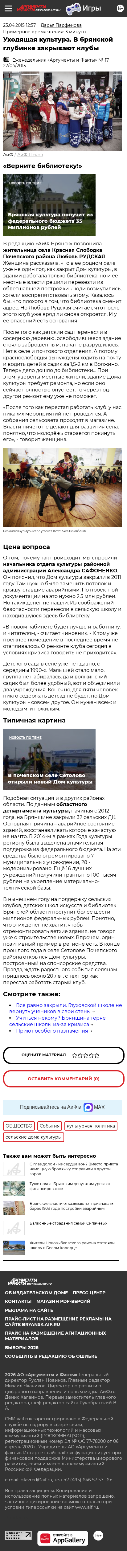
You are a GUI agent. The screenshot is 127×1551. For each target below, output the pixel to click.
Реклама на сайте (29, 1310)
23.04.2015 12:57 (19, 25)
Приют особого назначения (52, 1031)
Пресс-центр (89, 1292)
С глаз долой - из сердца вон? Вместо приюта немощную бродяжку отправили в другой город (74, 1169)
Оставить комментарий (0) (64, 1079)
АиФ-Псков (30, 155)
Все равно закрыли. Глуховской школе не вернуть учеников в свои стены (65, 1008)
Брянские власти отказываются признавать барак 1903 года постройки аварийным (71, 1206)
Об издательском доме (36, 1292)
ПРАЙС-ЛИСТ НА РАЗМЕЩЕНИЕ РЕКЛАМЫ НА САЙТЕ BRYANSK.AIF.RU (58, 1321)
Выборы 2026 (22, 1347)
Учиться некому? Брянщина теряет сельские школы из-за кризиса (58, 1021)
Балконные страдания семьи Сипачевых (68, 1223)
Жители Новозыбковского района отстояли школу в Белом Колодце (72, 1245)
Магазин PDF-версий (63, 1301)
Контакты (18, 1301)
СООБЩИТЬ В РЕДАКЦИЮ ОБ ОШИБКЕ (51, 1356)
